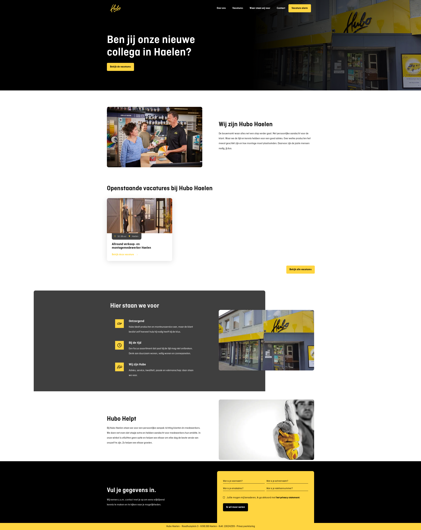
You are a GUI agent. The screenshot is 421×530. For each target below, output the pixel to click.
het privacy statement (287, 497)
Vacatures (237, 8)
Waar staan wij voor (260, 8)
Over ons (221, 8)
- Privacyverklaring (245, 526)
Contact (281, 8)
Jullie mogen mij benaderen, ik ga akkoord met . (263, 497)
